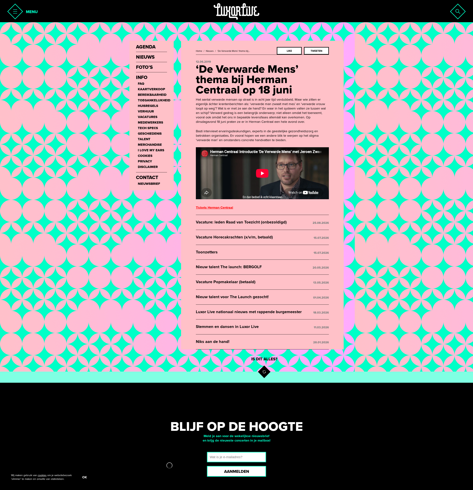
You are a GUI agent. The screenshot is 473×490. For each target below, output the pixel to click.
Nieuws (210, 51)
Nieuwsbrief (149, 184)
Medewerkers (150, 122)
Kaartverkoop (151, 89)
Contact (147, 177)
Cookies (145, 156)
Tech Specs (148, 128)
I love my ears (151, 150)
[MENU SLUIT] (14, 10)
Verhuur (146, 111)
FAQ (141, 84)
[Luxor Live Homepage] (236, 11)
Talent (144, 139)
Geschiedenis (150, 134)
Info (141, 77)
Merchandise (150, 145)
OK (84, 477)
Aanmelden (236, 471)
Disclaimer (148, 167)
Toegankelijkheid (152, 100)
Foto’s (144, 67)
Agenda (146, 47)
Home (199, 51)
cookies (42, 475)
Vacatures (147, 117)
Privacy (145, 161)
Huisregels (148, 106)
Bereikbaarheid (152, 95)
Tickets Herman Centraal (214, 208)
